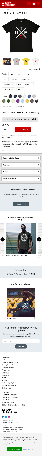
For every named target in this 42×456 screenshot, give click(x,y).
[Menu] (38, 3)
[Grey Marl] (34, 96)
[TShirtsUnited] (9, 411)
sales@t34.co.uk (6, 425)
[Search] (29, 3)
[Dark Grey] (20, 96)
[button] (40, 61)
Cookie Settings (28, 449)
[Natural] (13, 101)
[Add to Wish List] (34, 318)
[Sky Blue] (22, 101)
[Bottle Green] (8, 101)
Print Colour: (6, 107)
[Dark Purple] (18, 101)
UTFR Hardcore (11, 10)
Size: (4, 113)
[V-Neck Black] (36, 101)
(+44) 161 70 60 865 (7, 420)
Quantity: (5, 129)
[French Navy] (15, 96)
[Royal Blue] (29, 96)
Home (3, 10)
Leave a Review (21, 204)
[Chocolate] (32, 101)
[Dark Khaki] (4, 101)
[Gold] (27, 101)
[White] (24, 96)
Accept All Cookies (14, 449)
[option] (7, 61)
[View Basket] (34, 3)
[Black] (10, 96)
